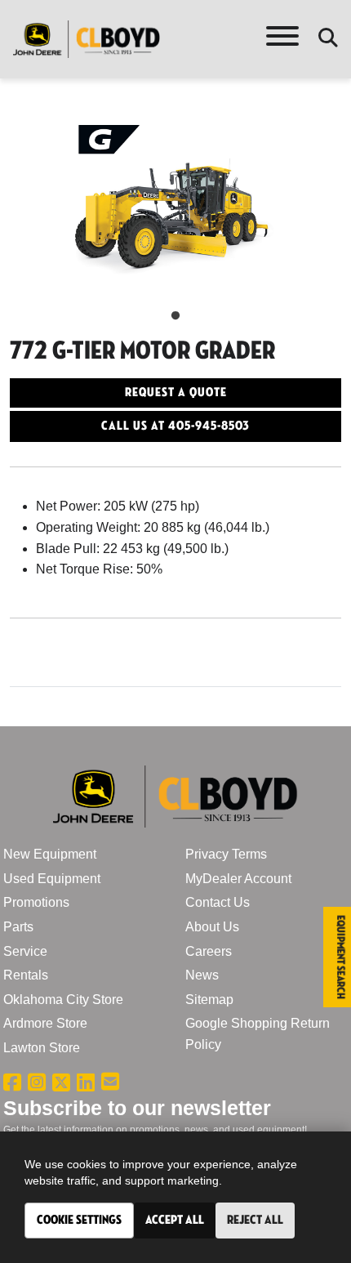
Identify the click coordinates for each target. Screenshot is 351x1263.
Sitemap (209, 999)
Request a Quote (176, 392)
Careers (208, 951)
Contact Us (217, 902)
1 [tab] (175, 316)
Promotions (36, 902)
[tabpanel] (175, 211)
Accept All (174, 1220)
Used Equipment (51, 879)
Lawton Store (41, 1048)
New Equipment (49, 854)
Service (25, 951)
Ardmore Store (45, 1023)
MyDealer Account (238, 879)
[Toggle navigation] (282, 39)
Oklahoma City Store (63, 999)
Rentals (25, 975)
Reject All (255, 1220)
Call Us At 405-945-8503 (175, 426)
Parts (18, 927)
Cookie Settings (79, 1220)
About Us (212, 927)
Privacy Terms (226, 854)
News (202, 975)
